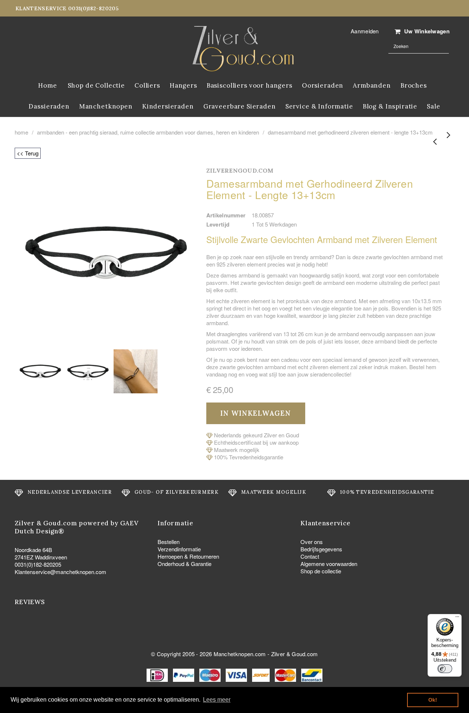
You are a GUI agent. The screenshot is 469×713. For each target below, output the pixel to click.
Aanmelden (365, 31)
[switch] (444, 668)
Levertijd (218, 224)
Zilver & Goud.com (294, 654)
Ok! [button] (432, 700)
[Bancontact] (311, 674)
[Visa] (237, 674)
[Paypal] (184, 674)
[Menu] (457, 618)
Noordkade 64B (33, 550)
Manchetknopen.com (240, 654)
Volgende (448, 135)
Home (21, 132)
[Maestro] (210, 674)
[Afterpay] (261, 674)
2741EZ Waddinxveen (41, 557)
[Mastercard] (286, 674)
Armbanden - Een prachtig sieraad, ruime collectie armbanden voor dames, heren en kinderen (148, 132)
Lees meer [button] (216, 700)
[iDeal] (158, 674)
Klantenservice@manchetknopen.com (60, 572)
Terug (435, 142)
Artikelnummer (226, 215)
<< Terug (27, 153)
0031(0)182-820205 (38, 564)
